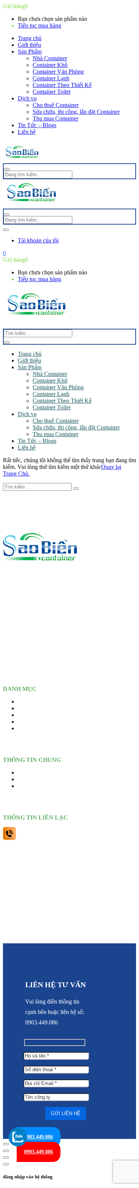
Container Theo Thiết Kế (62, 85)
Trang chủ (30, 38)
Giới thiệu (29, 45)
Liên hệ (27, 132)
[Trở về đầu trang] (6, 1144)
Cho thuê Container (56, 105)
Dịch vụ (27, 98)
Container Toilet (51, 91)
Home (25, 701)
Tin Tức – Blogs (37, 125)
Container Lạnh (51, 78)
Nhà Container (50, 58)
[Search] (7, 342)
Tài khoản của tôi (38, 240)
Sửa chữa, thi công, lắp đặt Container (76, 112)
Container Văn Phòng (58, 71)
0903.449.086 (38, 1137)
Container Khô (50, 65)
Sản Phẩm (30, 51)
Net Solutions (69, 935)
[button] (4, 253)
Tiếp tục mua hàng (39, 25)
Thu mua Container (55, 118)
